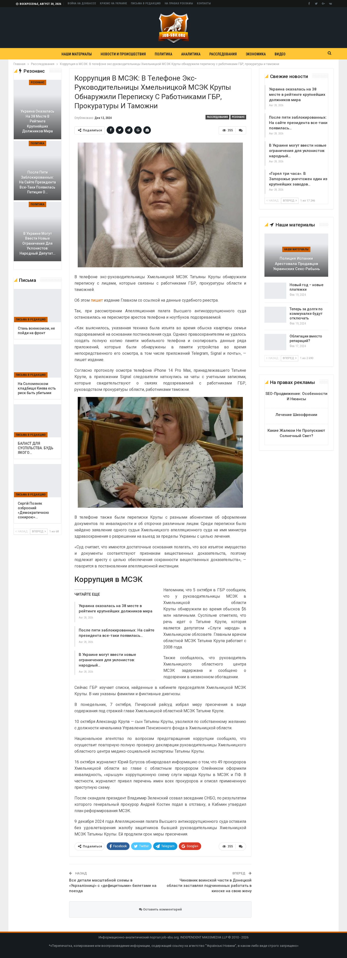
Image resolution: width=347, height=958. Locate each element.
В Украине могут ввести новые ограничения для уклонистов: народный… (107, 660)
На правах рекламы (179, 3)
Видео (280, 54)
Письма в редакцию (146, 3)
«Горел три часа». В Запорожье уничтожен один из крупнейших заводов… (298, 179)
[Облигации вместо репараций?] (275, 342)
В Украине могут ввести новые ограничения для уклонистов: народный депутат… (37, 243)
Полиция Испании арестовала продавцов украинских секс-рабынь (296, 263)
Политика (163, 54)
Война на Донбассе (82, 3)
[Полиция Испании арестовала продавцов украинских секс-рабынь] (296, 255)
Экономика (256, 54)
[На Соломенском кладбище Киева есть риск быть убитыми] (37, 361)
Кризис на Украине (113, 3)
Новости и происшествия (123, 54)
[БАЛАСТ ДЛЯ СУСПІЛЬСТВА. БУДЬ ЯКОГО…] (37, 421)
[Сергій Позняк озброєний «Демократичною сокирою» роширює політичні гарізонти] (37, 480)
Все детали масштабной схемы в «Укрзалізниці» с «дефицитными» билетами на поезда (112, 885)
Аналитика (190, 54)
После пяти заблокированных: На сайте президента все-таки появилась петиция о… (37, 182)
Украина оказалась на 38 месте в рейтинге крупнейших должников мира (297, 94)
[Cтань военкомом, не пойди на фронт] (37, 305)
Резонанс (238, 117)
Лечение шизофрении (296, 414)
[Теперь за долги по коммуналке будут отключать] (275, 315)
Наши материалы (76, 54)
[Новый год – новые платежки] (275, 291)
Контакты (204, 3)
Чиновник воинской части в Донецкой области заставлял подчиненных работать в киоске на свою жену (209, 885)
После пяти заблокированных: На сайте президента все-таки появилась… (298, 122)
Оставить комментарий (162, 909)
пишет (97, 300)
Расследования (223, 54)
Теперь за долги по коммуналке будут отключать (306, 313)
